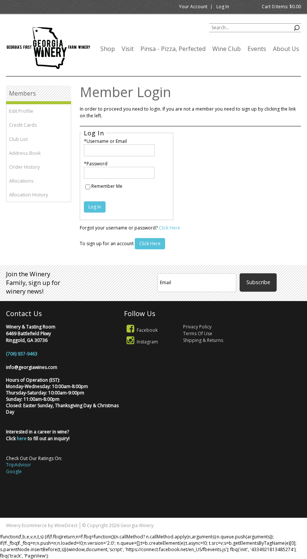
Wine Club (226, 49)
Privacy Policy (197, 327)
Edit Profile (21, 111)
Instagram (147, 342)
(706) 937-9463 (21, 354)
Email (282, 264)
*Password (95, 163)
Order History (24, 166)
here (22, 438)
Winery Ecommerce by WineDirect (41, 525)
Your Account (193, 6)
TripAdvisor (18, 465)
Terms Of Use (197, 333)
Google (14, 471)
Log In (222, 6)
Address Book (25, 153)
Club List (18, 139)
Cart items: (281, 6)
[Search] (296, 26)
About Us (286, 49)
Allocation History (28, 194)
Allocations (21, 180)
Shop (107, 49)
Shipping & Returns (203, 340)
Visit (128, 49)
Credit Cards (23, 124)
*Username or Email (105, 141)
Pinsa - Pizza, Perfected (173, 49)
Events (256, 49)
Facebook (147, 330)
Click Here (169, 228)
